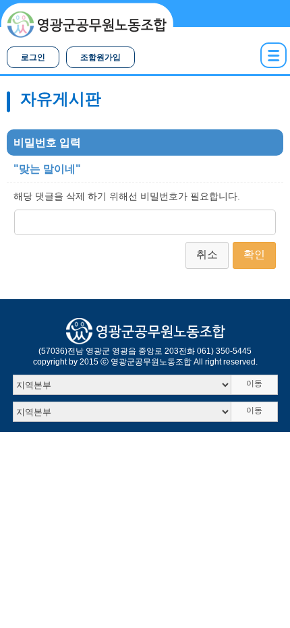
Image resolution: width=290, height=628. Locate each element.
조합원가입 (100, 57)
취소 (207, 254)
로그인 (33, 57)
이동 (254, 383)
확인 (254, 254)
